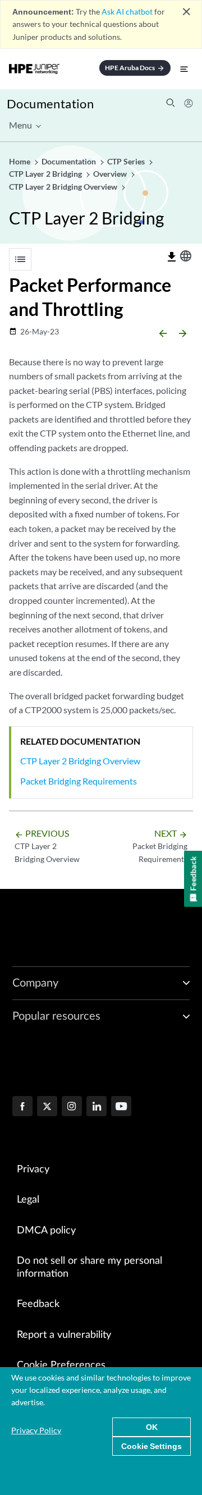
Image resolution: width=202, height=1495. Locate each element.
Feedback (38, 1304)
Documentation (50, 103)
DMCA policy (46, 1231)
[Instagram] (72, 1107)
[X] (47, 1107)
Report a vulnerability (64, 1335)
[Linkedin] (96, 1107)
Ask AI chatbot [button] (127, 11)
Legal (28, 1200)
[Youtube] (121, 1107)
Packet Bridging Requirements (78, 781)
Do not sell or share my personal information (89, 1267)
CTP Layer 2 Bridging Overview (80, 760)
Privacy (33, 1169)
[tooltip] (171, 257)
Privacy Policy (36, 1430)
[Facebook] (22, 1107)
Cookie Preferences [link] (61, 1365)
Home (20, 161)
